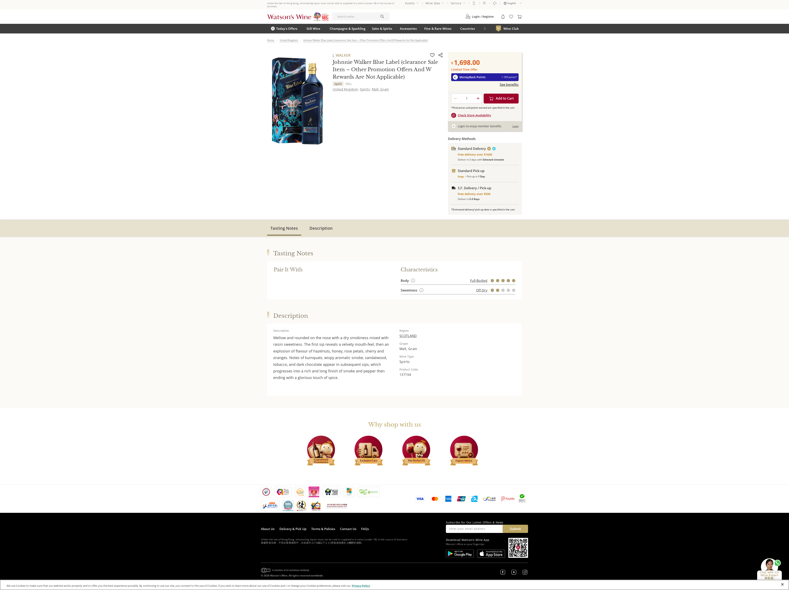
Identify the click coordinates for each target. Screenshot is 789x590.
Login (515, 126)
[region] (394, 585)
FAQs (365, 529)
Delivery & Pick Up (292, 529)
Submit (515, 529)
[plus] (477, 98)
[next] (484, 28)
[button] (479, 16)
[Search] (382, 17)
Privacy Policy (361, 586)
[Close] (782, 584)
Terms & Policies (323, 529)
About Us (268, 529)
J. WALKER (342, 55)
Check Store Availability (474, 115)
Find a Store (484, 3)
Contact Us (348, 529)
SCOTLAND (408, 336)
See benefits (509, 84)
